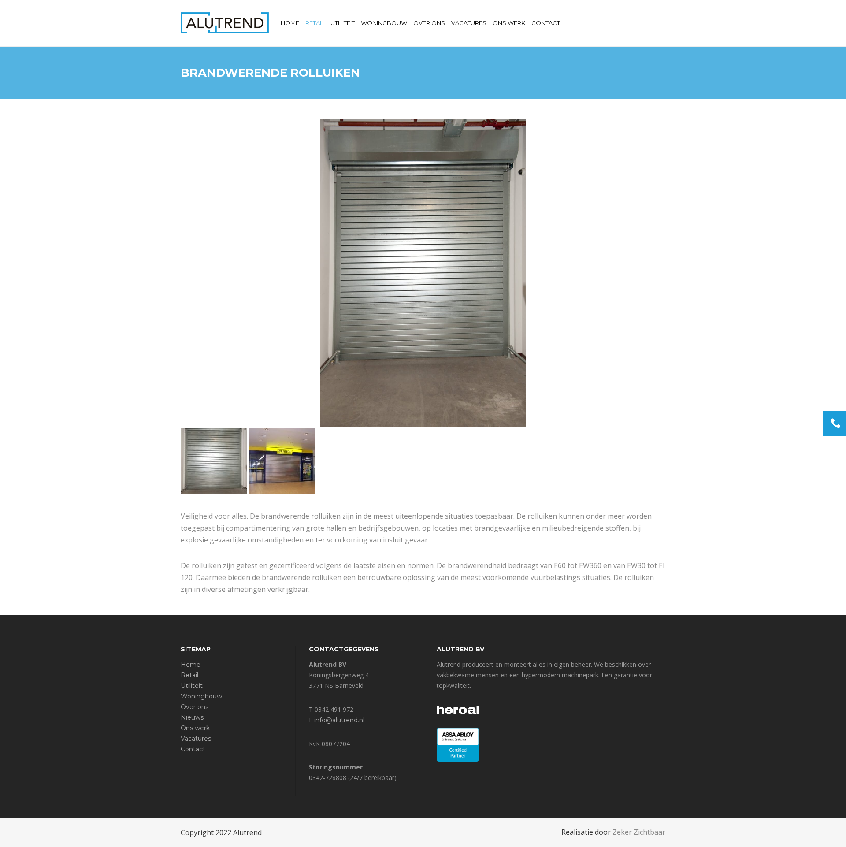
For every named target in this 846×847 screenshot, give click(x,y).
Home (190, 665)
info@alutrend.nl (339, 720)
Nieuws (192, 717)
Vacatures (196, 739)
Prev (192, 273)
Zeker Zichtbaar (638, 832)
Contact (193, 749)
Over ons (194, 707)
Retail (189, 675)
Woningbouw (201, 696)
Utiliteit (192, 686)
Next (654, 273)
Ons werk (195, 728)
